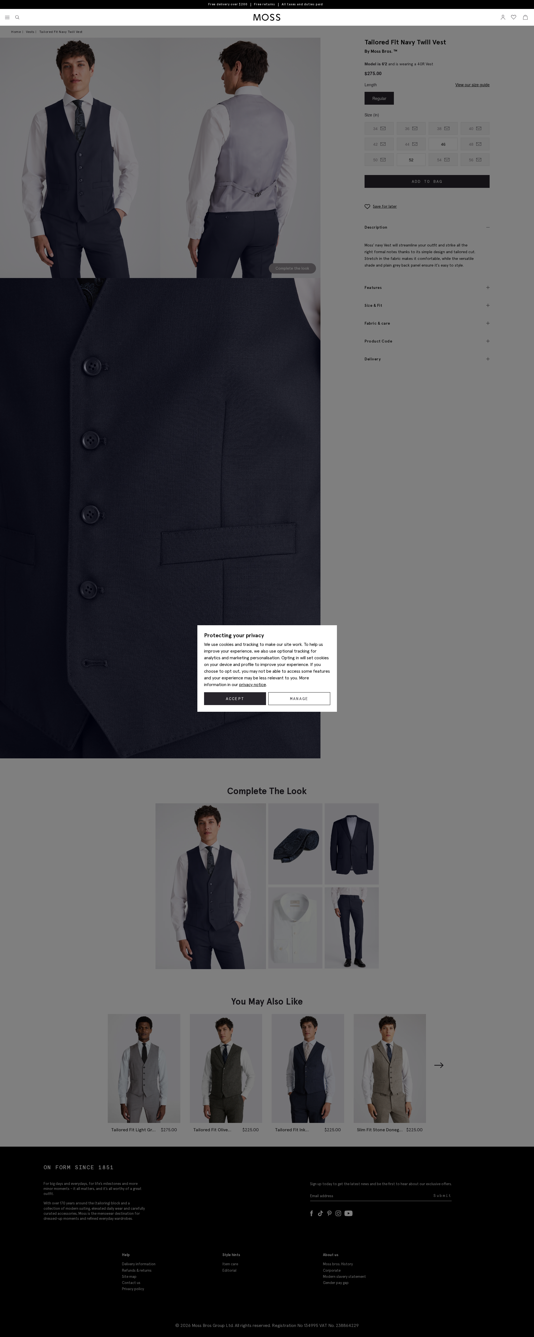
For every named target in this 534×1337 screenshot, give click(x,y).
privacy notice (252, 684)
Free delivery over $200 (227, 4)
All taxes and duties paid (302, 4)
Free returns (264, 4)
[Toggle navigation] (7, 18)
